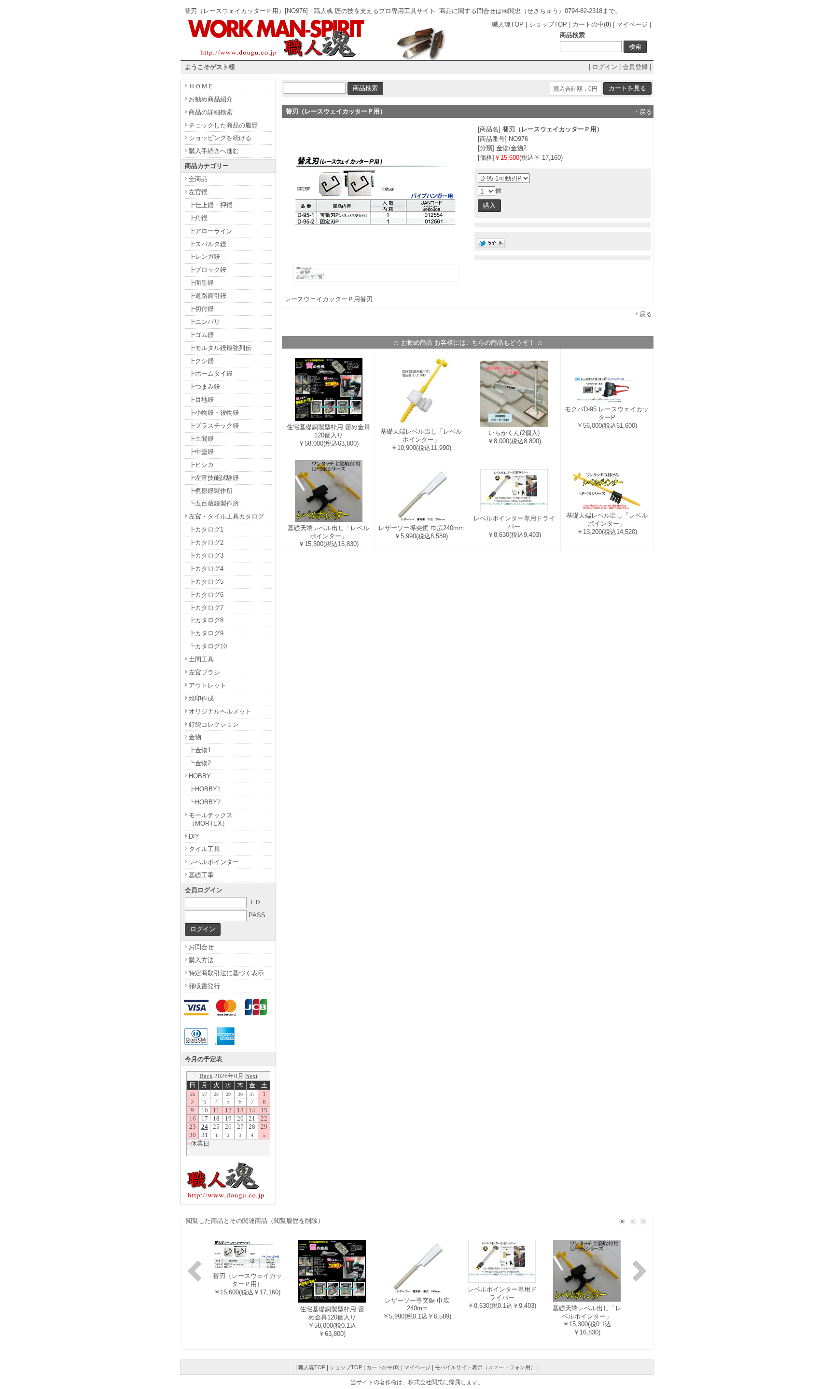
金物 (195, 737)
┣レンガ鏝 (204, 256)
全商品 (198, 178)
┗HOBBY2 (205, 802)
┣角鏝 (198, 218)
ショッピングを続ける (220, 137)
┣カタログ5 (206, 581)
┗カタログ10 (208, 646)
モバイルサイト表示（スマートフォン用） (485, 1367)
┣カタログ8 (206, 620)
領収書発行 (204, 986)
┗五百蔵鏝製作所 (214, 503)
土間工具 (201, 659)
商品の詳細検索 (211, 112)
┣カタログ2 (206, 542)
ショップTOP (548, 24)
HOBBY (200, 776)
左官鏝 (198, 192)
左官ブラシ (204, 672)
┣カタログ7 (206, 607)
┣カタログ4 (206, 568)
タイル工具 (204, 849)
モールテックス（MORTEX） (211, 819)
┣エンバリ (204, 321)
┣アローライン (211, 231)
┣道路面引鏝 (207, 295)
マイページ (632, 24)
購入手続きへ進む (214, 150)
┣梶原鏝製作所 (211, 490)
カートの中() (591, 24)
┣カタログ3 (206, 555)
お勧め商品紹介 (211, 99)
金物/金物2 (511, 148)
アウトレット (207, 685)
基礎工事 (201, 875)
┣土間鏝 (201, 438)
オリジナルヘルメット (220, 711)
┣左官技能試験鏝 (214, 477)
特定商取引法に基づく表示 (226, 973)
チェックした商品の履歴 (223, 125)
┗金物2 (200, 763)
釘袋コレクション (214, 724)
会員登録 (635, 66)
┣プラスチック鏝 (214, 425)
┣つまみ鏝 (204, 386)
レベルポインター (214, 862)
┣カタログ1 (206, 529)
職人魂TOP (508, 24)
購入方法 (201, 960)
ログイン (604, 66)
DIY (194, 836)
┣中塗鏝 (201, 451)
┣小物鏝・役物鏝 (214, 412)
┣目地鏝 (201, 399)
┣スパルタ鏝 (207, 244)
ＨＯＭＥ (201, 86)
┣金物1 (200, 750)
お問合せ (201, 947)
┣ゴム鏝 (201, 334)
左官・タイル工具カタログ (226, 516)
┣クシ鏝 (201, 361)
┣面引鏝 (201, 282)
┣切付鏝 (201, 308)
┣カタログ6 (206, 594)
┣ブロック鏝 (207, 269)
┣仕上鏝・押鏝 (211, 205)
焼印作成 (201, 698)
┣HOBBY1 (205, 789)
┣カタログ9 (206, 633)
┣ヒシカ (201, 464)
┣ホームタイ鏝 (211, 373)
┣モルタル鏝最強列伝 (220, 347)
